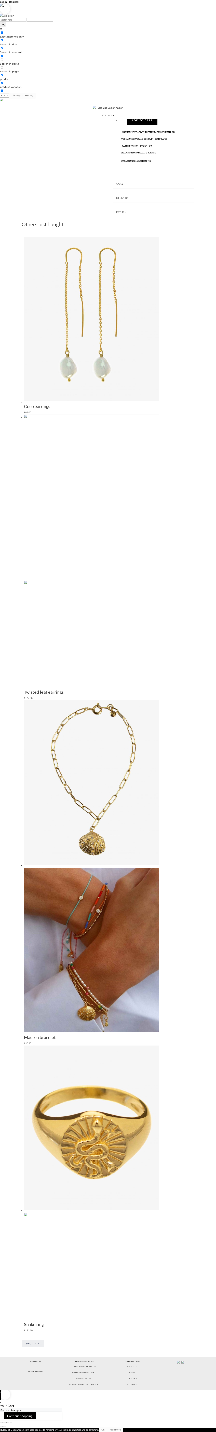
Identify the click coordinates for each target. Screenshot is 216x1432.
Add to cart (142, 120)
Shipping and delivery (84, 1372)
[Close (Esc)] (1, 1422)
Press (132, 1372)
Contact (132, 1384)
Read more (115, 1429)
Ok (102, 1429)
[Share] (4, 1422)
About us (132, 1366)
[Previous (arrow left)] (1, 1426)
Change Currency (22, 95)
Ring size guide (84, 1378)
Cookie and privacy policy (83, 1384)
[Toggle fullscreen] (7, 1422)
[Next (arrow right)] (4, 1426)
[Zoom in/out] (11, 1422)
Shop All (33, 1343)
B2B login (107, 115)
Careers (132, 1378)
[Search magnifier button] (3, 24)
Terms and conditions (84, 1366)
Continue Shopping (19, 1416)
